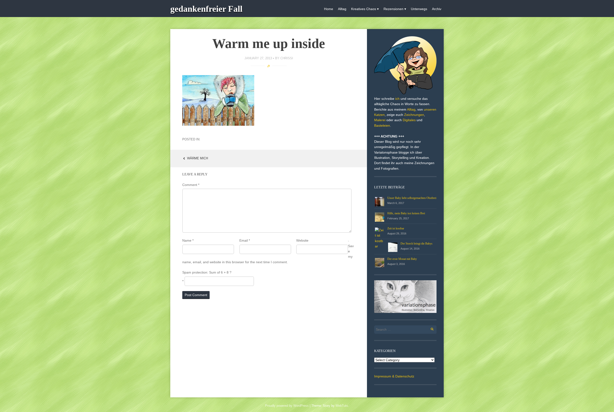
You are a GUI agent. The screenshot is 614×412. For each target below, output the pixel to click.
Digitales (409, 120)
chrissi (286, 58)
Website (302, 240)
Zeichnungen (414, 115)
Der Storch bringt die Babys (416, 243)
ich (397, 99)
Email (244, 240)
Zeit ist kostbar (395, 228)
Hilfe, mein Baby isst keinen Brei (406, 213)
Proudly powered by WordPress (287, 405)
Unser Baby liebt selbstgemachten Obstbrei (411, 198)
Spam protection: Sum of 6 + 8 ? (206, 272)
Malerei (379, 120)
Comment (190, 185)
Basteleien (382, 125)
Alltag (342, 9)
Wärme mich (197, 158)
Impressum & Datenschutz (394, 376)
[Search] (429, 328)
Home (328, 9)
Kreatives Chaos (363, 9)
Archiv (436, 9)
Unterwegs (419, 9)
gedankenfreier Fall (206, 9)
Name (188, 240)
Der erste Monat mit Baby (402, 259)
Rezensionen (393, 9)
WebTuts (342, 405)
